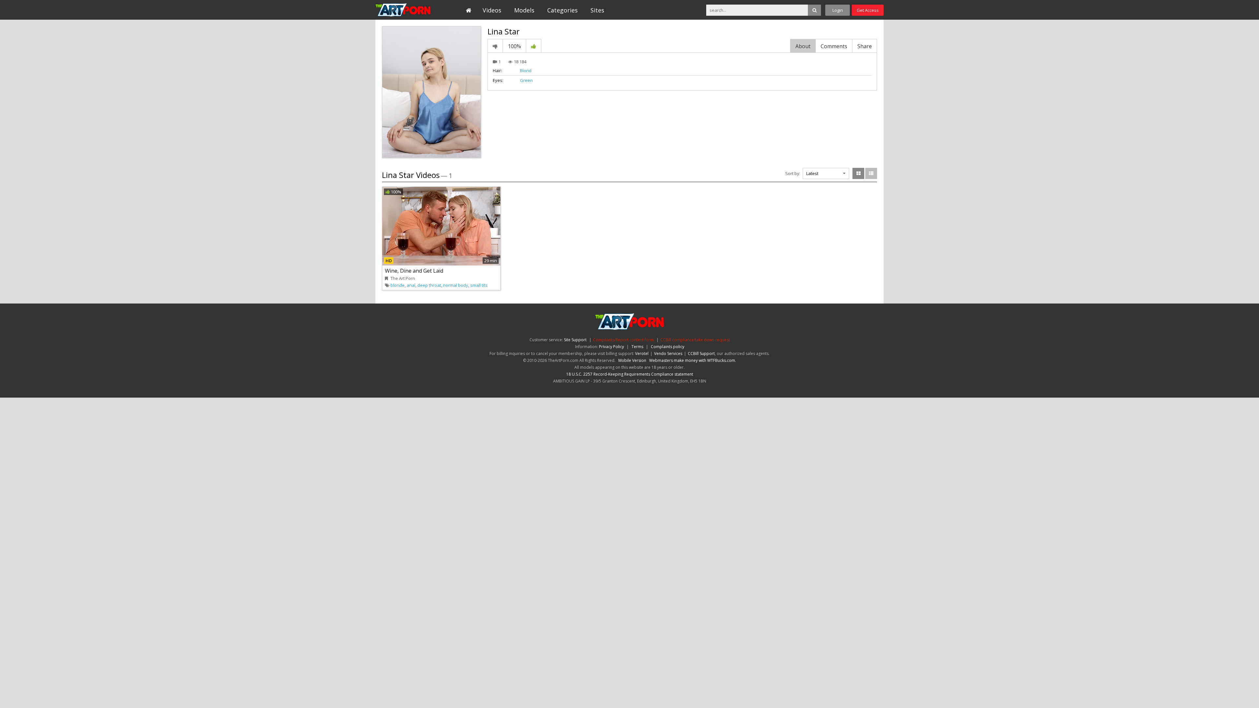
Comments (834, 46)
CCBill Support (701, 353)
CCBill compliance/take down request (695, 340)
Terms (637, 346)
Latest (812, 173)
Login (837, 10)
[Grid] (858, 173)
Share (864, 46)
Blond (525, 70)
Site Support (575, 340)
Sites (597, 10)
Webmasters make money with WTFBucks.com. (692, 360)
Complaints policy (667, 346)
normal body (455, 285)
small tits (479, 285)
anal (411, 285)
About (802, 46)
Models (524, 10)
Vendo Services (668, 353)
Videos (492, 10)
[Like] (533, 46)
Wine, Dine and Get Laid (414, 270)
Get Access (868, 10)
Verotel (642, 353)
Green (526, 80)
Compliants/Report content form (623, 340)
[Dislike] (495, 46)
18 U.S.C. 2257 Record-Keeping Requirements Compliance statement (629, 374)
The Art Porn (405, 9)
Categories (562, 10)
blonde (397, 285)
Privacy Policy (611, 346)
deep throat (429, 285)
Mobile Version (632, 360)
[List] (871, 173)
